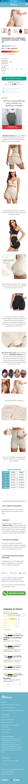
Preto (10, 62)
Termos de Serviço (7, 729)
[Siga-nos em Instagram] (6, 764)
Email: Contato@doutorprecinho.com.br (13, 710)
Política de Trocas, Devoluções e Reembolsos (10, 725)
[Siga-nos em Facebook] (3, 764)
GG (17, 69)
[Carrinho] (25, 4)
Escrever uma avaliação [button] (14, 615)
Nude (4, 62)
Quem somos (5, 717)
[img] (11, 634)
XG (21, 69)
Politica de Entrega (7, 722)
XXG (4, 73)
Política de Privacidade (8, 719)
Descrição (4, 97)
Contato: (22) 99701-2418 (8, 707)
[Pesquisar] (4, 4)
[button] (6, 619)
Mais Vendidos (5, 732)
